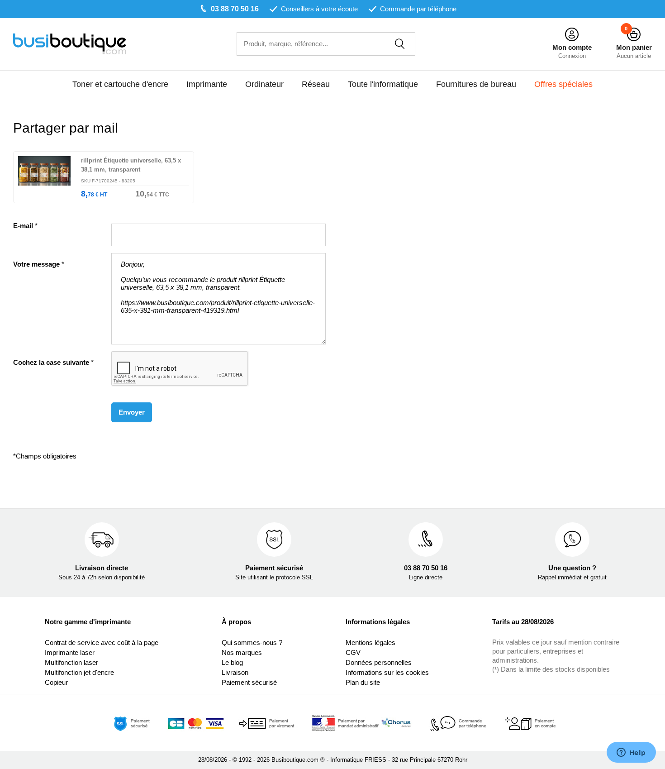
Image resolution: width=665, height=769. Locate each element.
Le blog (232, 662)
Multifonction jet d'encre (79, 672)
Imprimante (206, 84)
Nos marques (242, 652)
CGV (353, 652)
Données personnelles (379, 662)
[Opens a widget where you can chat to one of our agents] (631, 753)
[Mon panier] (634, 34)
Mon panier (634, 47)
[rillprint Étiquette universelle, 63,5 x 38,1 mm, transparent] (47, 179)
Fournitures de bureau (476, 84)
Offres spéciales (563, 84)
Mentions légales (370, 642)
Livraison (235, 672)
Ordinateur (264, 84)
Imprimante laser (70, 652)
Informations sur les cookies (387, 672)
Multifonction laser (71, 662)
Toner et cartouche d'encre (120, 84)
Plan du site (363, 682)
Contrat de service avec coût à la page (101, 642)
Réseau (316, 84)
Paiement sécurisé (249, 682)
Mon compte (572, 47)
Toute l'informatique (383, 84)
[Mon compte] (572, 34)
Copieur (56, 682)
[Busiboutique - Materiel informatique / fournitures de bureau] (69, 43)
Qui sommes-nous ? (252, 642)
